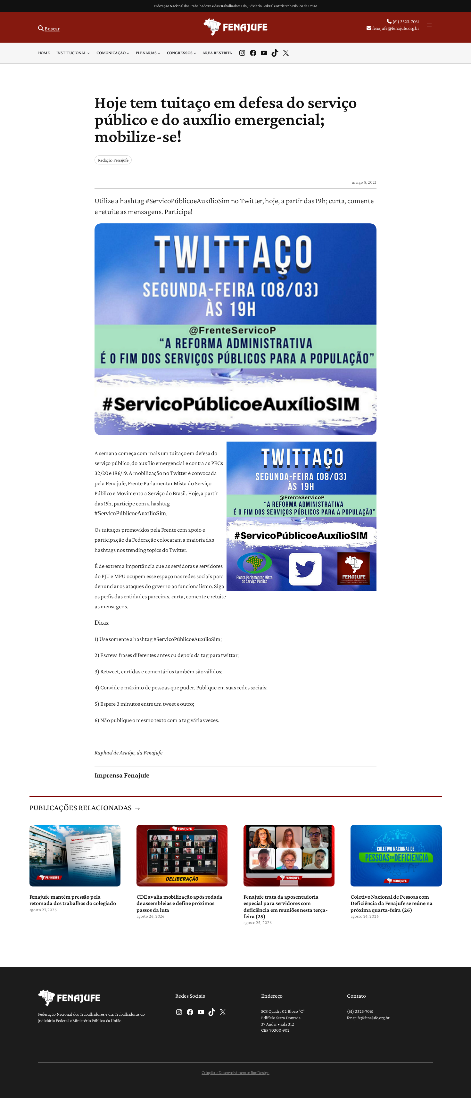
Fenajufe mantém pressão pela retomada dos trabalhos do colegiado (72, 900)
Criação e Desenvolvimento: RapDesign (235, 1072)
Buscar (52, 28)
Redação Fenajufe (113, 159)
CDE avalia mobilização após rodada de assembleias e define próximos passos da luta (179, 903)
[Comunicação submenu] (128, 53)
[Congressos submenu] (195, 53)
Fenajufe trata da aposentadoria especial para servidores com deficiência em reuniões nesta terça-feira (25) (285, 906)
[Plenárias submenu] (159, 53)
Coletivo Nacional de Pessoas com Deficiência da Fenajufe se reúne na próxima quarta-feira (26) (392, 903)
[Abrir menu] (429, 25)
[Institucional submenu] (88, 53)
